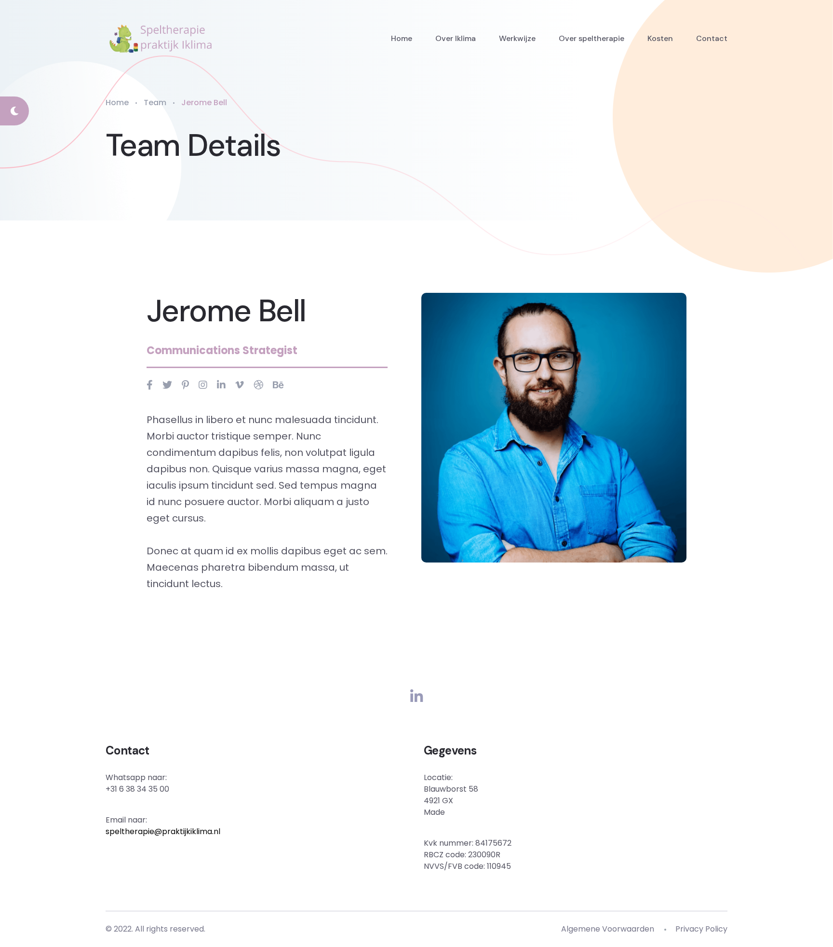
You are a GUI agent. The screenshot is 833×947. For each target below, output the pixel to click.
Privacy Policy (701, 928)
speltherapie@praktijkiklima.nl (163, 831)
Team (155, 102)
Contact (711, 38)
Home (401, 38)
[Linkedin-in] (416, 697)
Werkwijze (517, 38)
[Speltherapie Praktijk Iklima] (161, 38)
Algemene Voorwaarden (607, 928)
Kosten (660, 38)
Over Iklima (455, 38)
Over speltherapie (591, 38)
